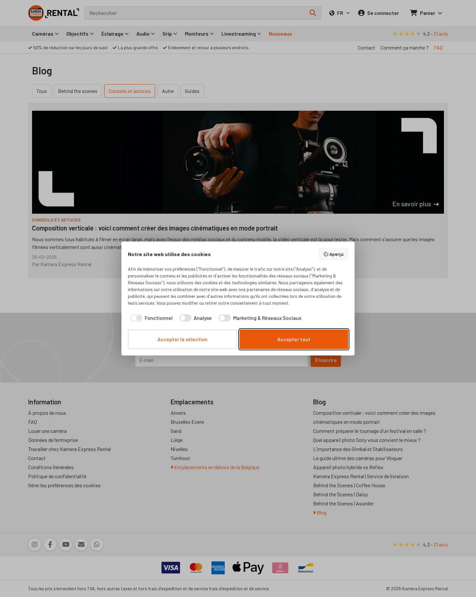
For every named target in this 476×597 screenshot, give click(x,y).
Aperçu (336, 254)
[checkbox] (150, 318)
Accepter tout (294, 339)
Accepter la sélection (182, 339)
